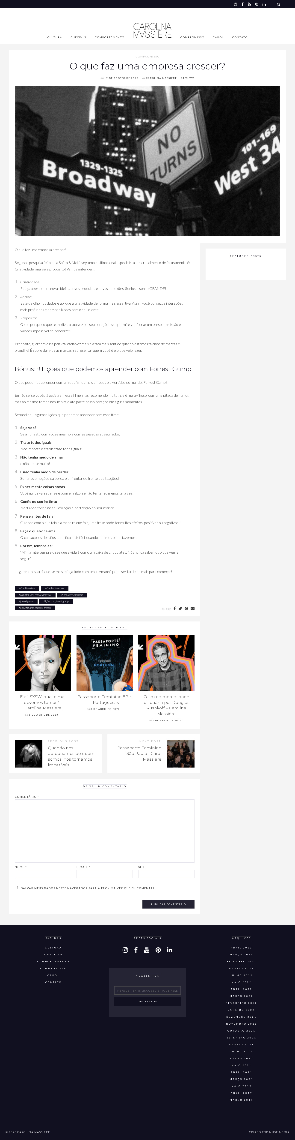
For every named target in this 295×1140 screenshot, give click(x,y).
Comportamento (109, 37)
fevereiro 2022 (241, 1003)
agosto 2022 (241, 968)
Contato (240, 37)
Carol (218, 37)
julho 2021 (241, 1051)
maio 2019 (241, 1086)
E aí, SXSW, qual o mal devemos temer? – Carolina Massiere (43, 702)
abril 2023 (241, 947)
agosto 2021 (241, 1044)
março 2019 (241, 1100)
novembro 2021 (241, 1024)
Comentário (27, 796)
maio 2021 (241, 1065)
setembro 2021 (242, 1037)
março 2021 (241, 1079)
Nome (21, 866)
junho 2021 (241, 1058)
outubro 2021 (241, 1030)
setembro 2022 (242, 961)
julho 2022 (241, 975)
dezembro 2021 (241, 1017)
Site (141, 866)
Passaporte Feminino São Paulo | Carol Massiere (139, 753)
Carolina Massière (161, 78)
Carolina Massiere (55, 588)
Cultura (54, 37)
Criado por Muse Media (269, 1132)
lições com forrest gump (57, 601)
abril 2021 (241, 1072)
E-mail (83, 866)
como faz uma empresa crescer (35, 594)
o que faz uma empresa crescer (35, 607)
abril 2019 (241, 1093)
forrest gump (26, 601)
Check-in (78, 37)
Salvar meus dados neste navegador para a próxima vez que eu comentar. (88, 888)
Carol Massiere (27, 588)
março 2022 (241, 996)
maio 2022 (241, 982)
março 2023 (241, 954)
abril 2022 (241, 989)
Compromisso (192, 37)
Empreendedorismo (73, 594)
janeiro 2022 (241, 1010)
